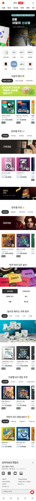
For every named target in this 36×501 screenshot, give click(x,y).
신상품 (3, 8)
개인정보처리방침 (22, 479)
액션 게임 (5, 421)
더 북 (24, 316)
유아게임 (30, 212)
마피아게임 (22, 212)
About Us (21, 484)
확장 (11, 316)
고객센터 (4, 484)
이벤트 (28, 8)
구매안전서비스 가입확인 (24, 481)
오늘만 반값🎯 (19, 81)
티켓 (33, 8)
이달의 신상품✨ (7, 81)
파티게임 (13, 136)
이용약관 (4, 479)
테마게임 (5, 212)
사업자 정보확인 (6, 481)
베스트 (9, 8)
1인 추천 (5, 382)
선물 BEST (22, 421)
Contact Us (5, 486)
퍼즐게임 (13, 212)
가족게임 (5, 136)
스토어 (20, 3)
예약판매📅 (29, 81)
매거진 (15, 3)
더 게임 (17, 316)
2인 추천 (13, 382)
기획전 (22, 8)
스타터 (4, 316)
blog (21, 473)
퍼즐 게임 (13, 421)
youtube (15, 473)
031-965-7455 (8, 467)
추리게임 (29, 136)
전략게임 (21, 136)
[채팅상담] (32, 492)
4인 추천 (21, 382)
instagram (9, 473)
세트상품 (15, 8)
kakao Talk (3, 473)
